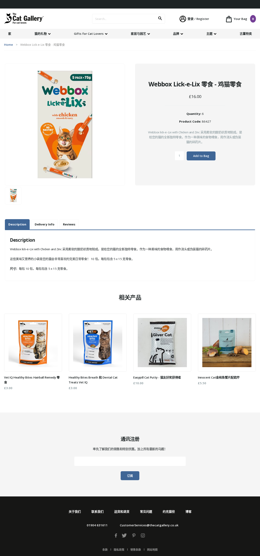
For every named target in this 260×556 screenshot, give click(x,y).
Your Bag (243, 19)
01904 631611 (97, 525)
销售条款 (135, 549)
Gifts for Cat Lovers (89, 34)
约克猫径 (169, 511)
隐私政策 (119, 549)
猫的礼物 (41, 34)
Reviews (69, 224)
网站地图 (152, 549)
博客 (188, 511)
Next (250, 353)
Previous (10, 353)
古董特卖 (246, 34)
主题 (209, 34)
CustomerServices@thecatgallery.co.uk (149, 525)
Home (8, 44)
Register (202, 19)
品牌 (176, 34)
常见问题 (146, 511)
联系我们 (97, 511)
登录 (190, 19)
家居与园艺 (139, 34)
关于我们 (75, 511)
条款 (105, 549)
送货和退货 (121, 511)
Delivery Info (44, 224)
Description (17, 224)
